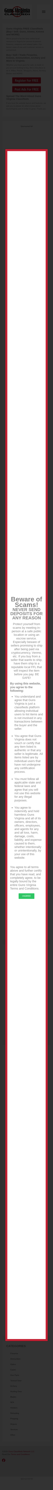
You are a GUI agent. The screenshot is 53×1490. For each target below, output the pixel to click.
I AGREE (26, 896)
